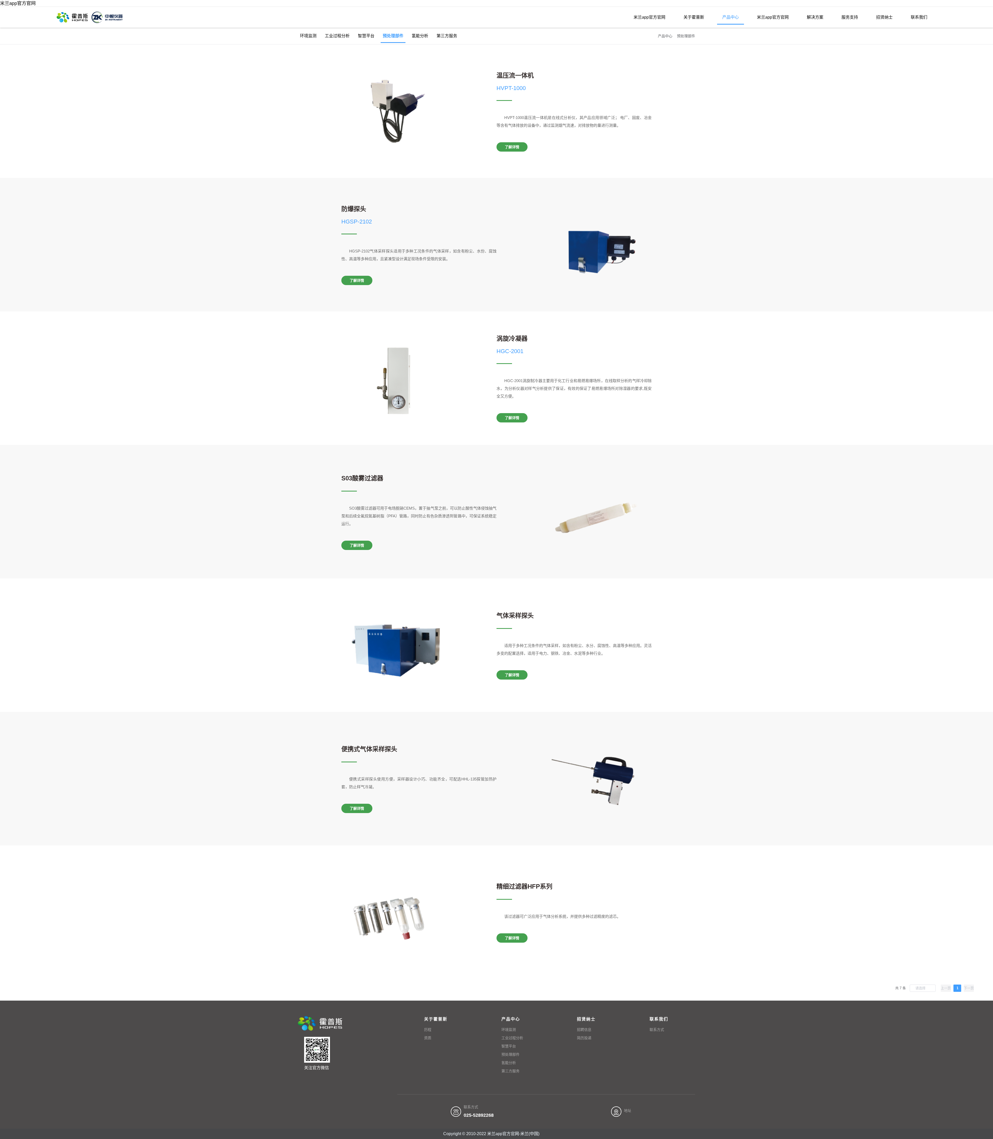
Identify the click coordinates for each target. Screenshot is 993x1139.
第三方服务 (447, 36)
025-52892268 (479, 1115)
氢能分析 (420, 36)
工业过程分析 (337, 36)
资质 (427, 1038)
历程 (427, 1030)
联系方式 (657, 1030)
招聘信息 (584, 1030)
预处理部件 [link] (686, 36)
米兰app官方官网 (18, 3)
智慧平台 (366, 36)
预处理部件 (393, 36)
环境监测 (308, 36)
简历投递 (584, 1038)
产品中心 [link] (665, 36)
